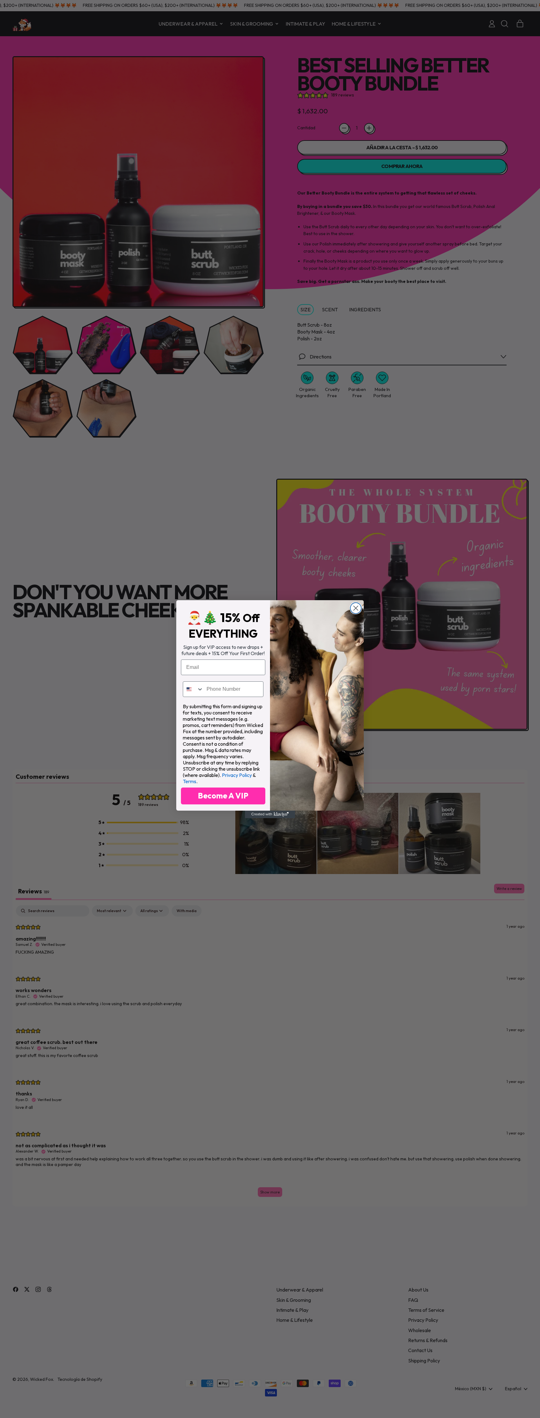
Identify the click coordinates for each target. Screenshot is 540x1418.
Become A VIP (223, 796)
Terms (189, 781)
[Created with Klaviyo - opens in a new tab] (270, 814)
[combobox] (193, 689)
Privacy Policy (237, 775)
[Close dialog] (355, 608)
